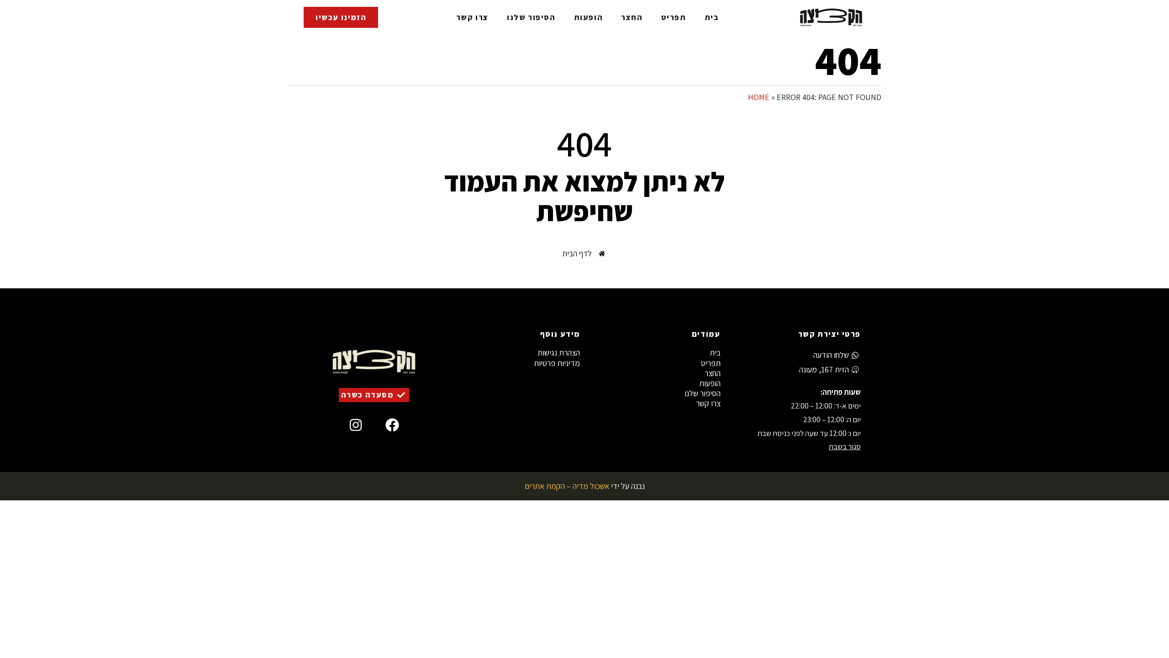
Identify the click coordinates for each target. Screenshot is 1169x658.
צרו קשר (472, 17)
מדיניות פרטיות (557, 363)
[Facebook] (392, 425)
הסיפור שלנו (531, 17)
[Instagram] (355, 425)
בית (712, 17)
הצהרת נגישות (558, 353)
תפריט (673, 17)
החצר (631, 17)
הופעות (588, 17)
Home (758, 97)
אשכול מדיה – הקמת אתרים (567, 486)
